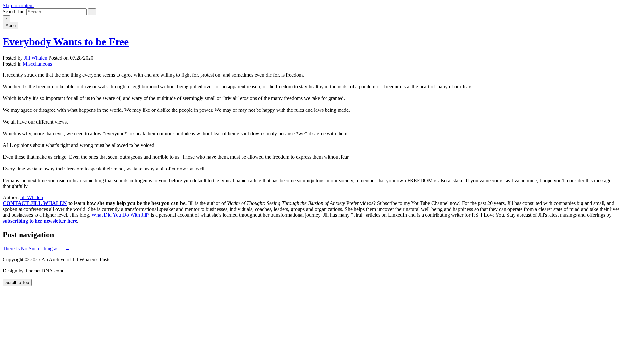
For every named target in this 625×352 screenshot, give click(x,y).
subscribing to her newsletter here (40, 221)
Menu (10, 25)
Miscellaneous (37, 63)
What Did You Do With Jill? (120, 215)
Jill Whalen (35, 58)
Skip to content (18, 5)
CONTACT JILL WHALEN (35, 203)
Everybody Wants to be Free (66, 42)
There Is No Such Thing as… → (36, 248)
